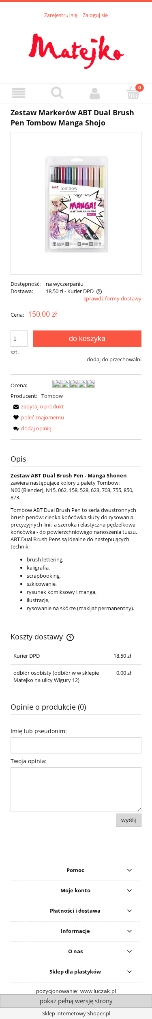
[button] (19, 93)
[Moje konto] (95, 93)
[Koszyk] (133, 92)
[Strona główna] (76, 46)
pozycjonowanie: (58, 991)
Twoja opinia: (29, 761)
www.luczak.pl (98, 991)
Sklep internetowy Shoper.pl (76, 1013)
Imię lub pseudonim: (39, 731)
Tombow (52, 395)
